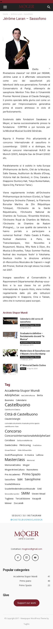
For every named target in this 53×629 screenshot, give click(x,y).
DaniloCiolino (11, 445)
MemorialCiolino (13, 464)
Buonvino (9, 400)
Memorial (31, 460)
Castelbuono (17, 404)
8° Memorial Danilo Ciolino (33, 365)
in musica (29, 454)
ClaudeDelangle (12, 418)
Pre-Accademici (12, 474)
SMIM (25, 493)
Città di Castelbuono (21, 414)
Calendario (21, 400)
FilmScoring (25, 445)
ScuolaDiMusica (12, 484)
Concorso (13, 431)
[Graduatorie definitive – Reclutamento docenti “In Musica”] (10, 335)
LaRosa (39, 454)
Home (5, 14)
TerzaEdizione (22, 498)
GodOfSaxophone (14, 454)
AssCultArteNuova (28, 395)
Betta (40, 395)
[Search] (49, 7)
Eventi (23, 369)
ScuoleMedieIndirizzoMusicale (20, 488)
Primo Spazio (31, 474)
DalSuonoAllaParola (24, 440)
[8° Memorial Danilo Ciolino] (10, 369)
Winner (8, 503)
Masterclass (15, 459)
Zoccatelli (18, 503)
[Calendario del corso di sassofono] (10, 320)
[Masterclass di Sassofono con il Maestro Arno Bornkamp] (10, 352)
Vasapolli (36, 498)
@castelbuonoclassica (26, 519)
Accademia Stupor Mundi (30, 325)
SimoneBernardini (12, 494)
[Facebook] (18, 557)
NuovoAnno (32, 469)
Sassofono (10, 479)
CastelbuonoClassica (12, 410)
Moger (26, 464)
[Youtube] (35, 557)
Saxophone (32, 479)
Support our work (26, 602)
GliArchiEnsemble (25, 450)
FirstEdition (37, 445)
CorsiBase (10, 440)
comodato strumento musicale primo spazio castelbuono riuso (22, 424)
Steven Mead (38, 493)
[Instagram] (26, 557)
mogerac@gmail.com (32, 548)
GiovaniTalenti (10, 450)
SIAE (39, 488)
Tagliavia (9, 498)
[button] (5, 7)
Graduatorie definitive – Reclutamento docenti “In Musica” (32, 336)
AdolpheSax (12, 395)
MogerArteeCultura (14, 469)
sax (20, 479)
